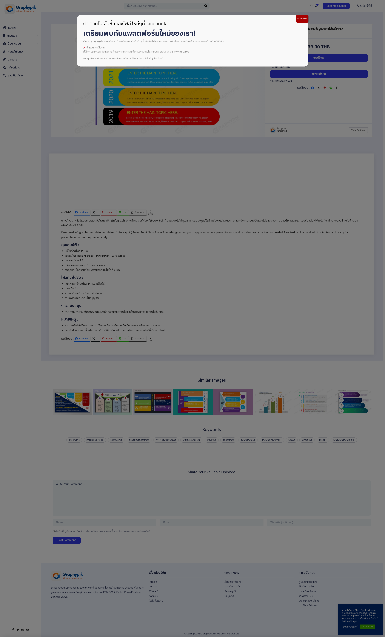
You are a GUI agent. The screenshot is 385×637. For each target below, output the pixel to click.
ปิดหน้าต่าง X (302, 18)
